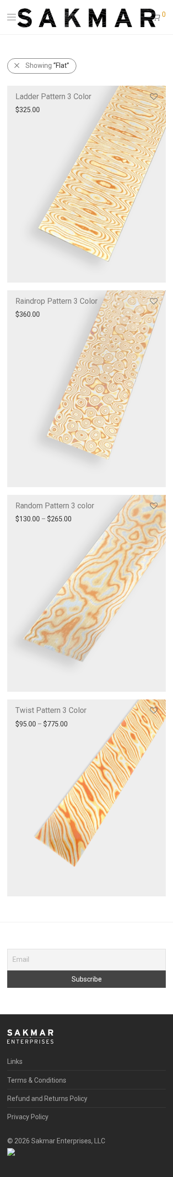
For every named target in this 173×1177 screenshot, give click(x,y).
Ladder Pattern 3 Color (53, 96)
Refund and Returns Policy (47, 1098)
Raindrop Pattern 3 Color (56, 301)
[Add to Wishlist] (153, 97)
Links (15, 1061)
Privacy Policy (28, 1117)
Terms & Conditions (36, 1080)
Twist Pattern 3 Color (50, 710)
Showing (47, 65)
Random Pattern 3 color (54, 505)
